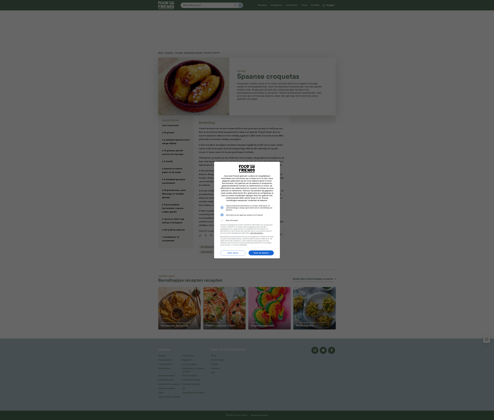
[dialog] (247, 210)
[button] (247, 220)
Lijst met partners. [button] (256, 233)
